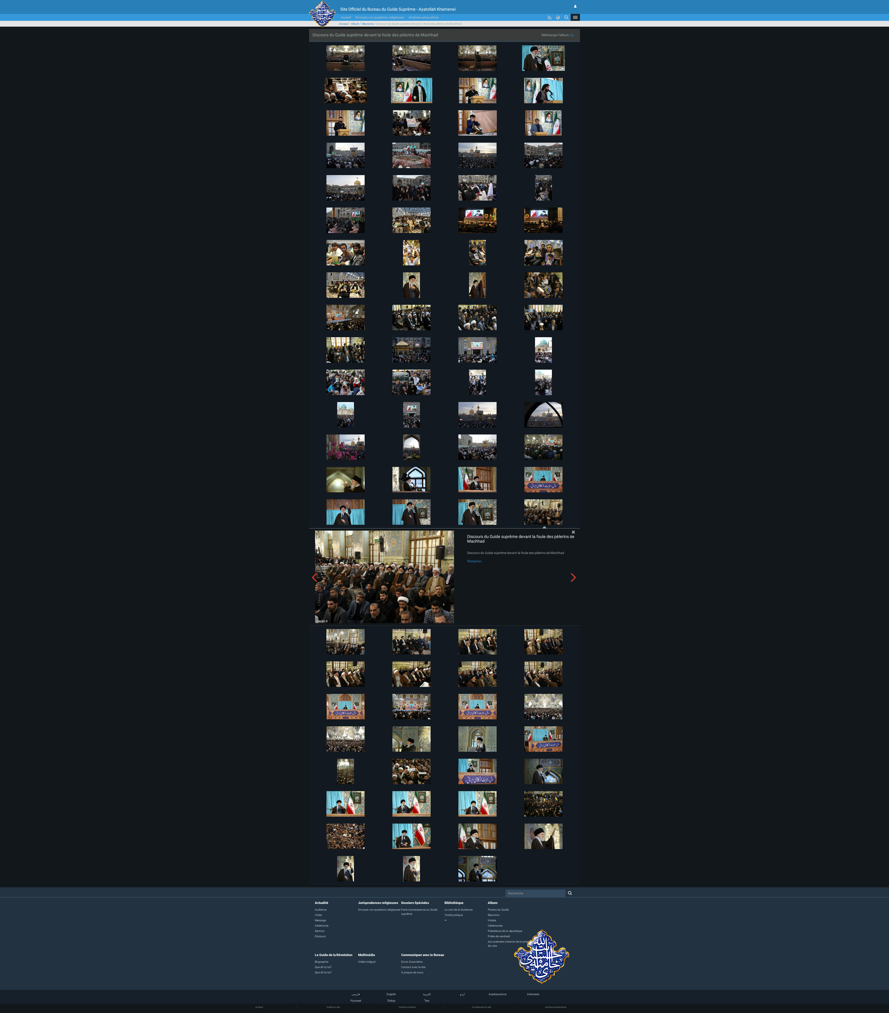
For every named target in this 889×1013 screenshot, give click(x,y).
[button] (575, 17)
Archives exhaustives (424, 17)
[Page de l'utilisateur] (575, 6)
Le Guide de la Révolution (333, 955)
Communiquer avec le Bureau (422, 955)
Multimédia (366, 955)
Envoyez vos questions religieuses (380, 17)
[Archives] (466, 920)
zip (572, 35)
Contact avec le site (481, 1007)
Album (355, 23)
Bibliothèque (453, 903)
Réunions (368, 23)
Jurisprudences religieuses (378, 903)
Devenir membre (407, 1007)
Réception (474, 561)
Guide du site (333, 1007)
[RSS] (549, 17)
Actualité (321, 903)
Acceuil (346, 17)
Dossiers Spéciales (415, 903)
